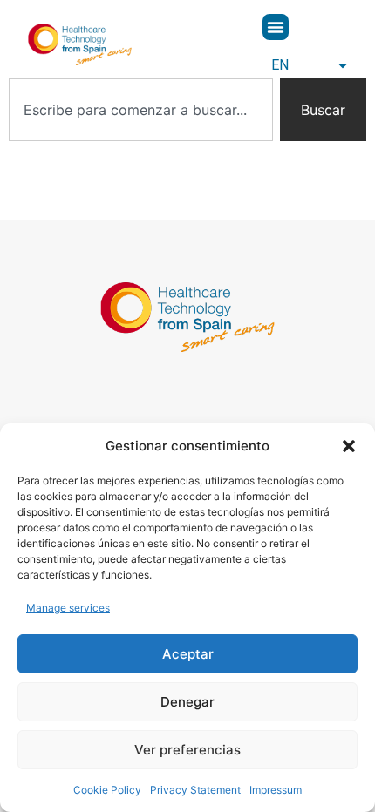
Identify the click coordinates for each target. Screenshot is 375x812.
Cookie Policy (107, 789)
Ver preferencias (187, 749)
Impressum (275, 789)
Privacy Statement (195, 789)
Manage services (68, 607)
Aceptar (188, 654)
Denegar (187, 702)
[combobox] (141, 109)
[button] (349, 446)
